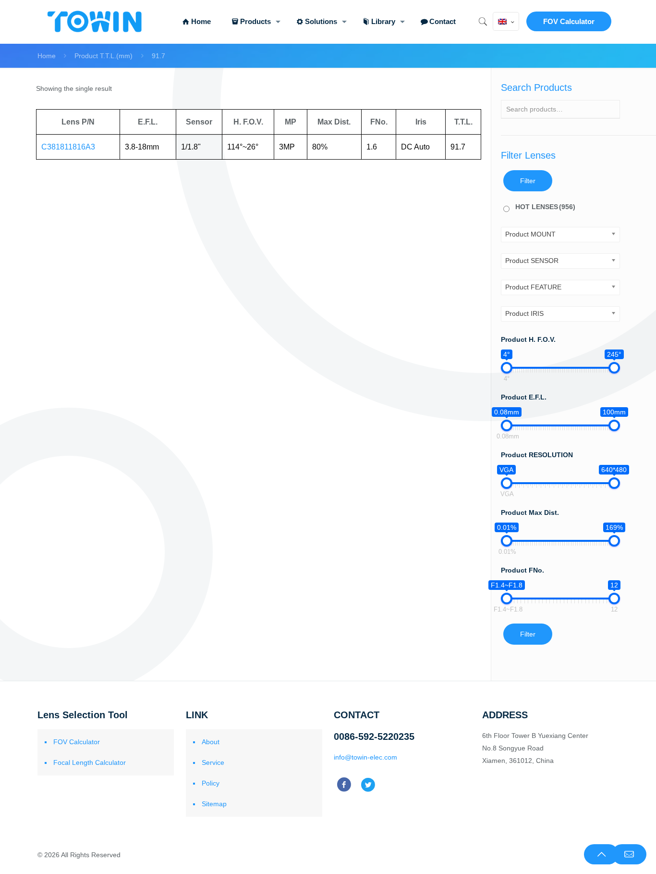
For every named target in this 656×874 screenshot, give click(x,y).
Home (46, 56)
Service (213, 762)
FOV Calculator (569, 21)
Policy (210, 783)
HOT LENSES (545, 207)
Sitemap (214, 804)
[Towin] (95, 21)
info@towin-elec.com (365, 757)
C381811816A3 (68, 147)
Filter (527, 181)
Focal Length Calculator (89, 762)
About (210, 742)
